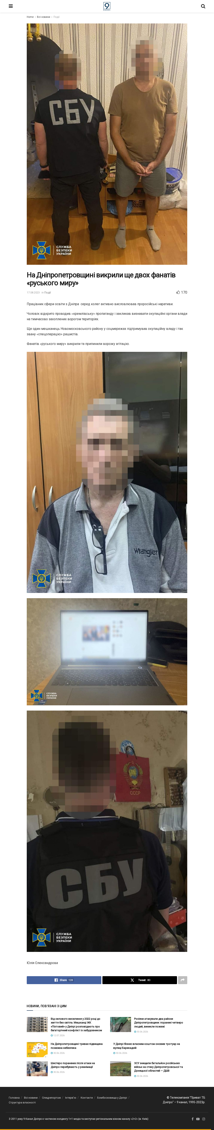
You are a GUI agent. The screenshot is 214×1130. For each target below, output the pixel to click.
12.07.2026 (59, 1035)
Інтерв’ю (70, 1097)
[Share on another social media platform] (182, 980)
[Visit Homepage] (106, 6)
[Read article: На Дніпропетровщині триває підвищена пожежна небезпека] (37, 1049)
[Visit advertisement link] (107, 993)
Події (57, 16)
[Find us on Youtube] (198, 1119)
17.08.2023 (33, 292)
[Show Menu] (11, 6)
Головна (14, 1097)
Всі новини (43, 16)
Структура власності (22, 1102)
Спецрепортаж (51, 1097)
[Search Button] (203, 6)
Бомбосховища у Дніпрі (112, 1097)
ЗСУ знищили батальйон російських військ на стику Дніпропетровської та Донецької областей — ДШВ (158, 1067)
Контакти (87, 1097)
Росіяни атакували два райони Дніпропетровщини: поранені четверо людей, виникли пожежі (158, 1022)
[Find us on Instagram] (203, 1119)
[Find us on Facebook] (193, 1119)
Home (30, 16)
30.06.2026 (142, 1031)
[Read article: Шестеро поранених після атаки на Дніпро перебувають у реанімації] (37, 1068)
